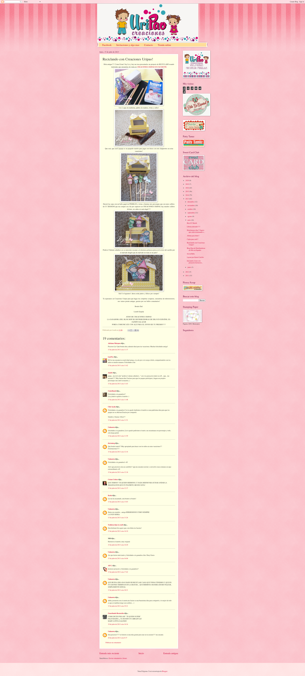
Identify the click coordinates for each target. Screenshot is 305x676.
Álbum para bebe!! (193, 235)
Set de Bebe (191, 254)
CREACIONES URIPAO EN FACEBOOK (152, 67)
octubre (190, 209)
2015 (187, 191)
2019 (187, 184)
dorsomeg (111, 443)
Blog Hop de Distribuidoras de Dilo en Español (196, 249)
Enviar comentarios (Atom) (118, 658)
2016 (187, 188)
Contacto (148, 45)
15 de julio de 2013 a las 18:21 (118, 590)
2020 (187, 180)
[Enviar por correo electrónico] (129, 330)
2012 (187, 272)
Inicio (141, 653)
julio (189, 220)
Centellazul (112, 391)
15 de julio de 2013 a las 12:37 (118, 488)
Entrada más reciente (109, 653)
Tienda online (164, 45)
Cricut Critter (113, 479)
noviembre (191, 205)
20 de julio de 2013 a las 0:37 (117, 638)
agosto (190, 216)
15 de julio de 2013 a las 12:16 (118, 452)
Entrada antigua (170, 653)
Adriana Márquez (114, 343)
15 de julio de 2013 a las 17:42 (118, 572)
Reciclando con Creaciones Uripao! (196, 244)
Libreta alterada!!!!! (193, 226)
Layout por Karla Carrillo (195, 257)
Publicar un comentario (113, 642)
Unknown (111, 427)
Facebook (107, 45)
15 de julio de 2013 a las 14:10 (118, 531)
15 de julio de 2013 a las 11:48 (118, 399)
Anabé (110, 373)
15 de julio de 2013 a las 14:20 (118, 545)
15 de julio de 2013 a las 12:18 (118, 472)
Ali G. (110, 565)
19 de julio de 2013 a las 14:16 (118, 624)
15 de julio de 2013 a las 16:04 (118, 558)
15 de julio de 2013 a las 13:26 (118, 517)
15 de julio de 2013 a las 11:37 (118, 349)
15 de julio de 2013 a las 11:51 (118, 420)
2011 (187, 275)
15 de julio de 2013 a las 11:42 (118, 365)
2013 (187, 199)
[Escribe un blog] (131, 330)
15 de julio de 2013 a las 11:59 (118, 436)
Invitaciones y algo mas (127, 45)
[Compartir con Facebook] (135, 330)
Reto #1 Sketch (192, 223)
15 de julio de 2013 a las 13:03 (118, 502)
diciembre (191, 202)
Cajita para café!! (192, 239)
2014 (187, 195)
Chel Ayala (112, 407)
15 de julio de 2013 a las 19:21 (118, 606)
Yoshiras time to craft (115, 525)
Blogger (164, 671)
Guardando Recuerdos (116, 613)
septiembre (191, 213)
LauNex (111, 357)
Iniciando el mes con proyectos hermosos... (195, 262)
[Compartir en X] (133, 330)
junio (189, 267)
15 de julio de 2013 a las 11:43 (118, 383)
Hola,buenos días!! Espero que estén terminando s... (196, 231)
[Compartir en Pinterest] (138, 330)
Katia (110, 495)
